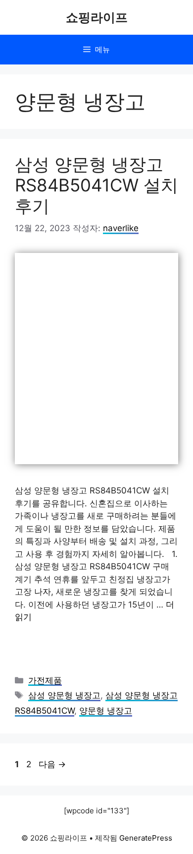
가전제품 (45, 680)
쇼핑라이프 (97, 17)
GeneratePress (145, 838)
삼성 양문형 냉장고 (64, 695)
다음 (52, 764)
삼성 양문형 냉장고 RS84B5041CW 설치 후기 (96, 185)
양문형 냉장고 (105, 711)
